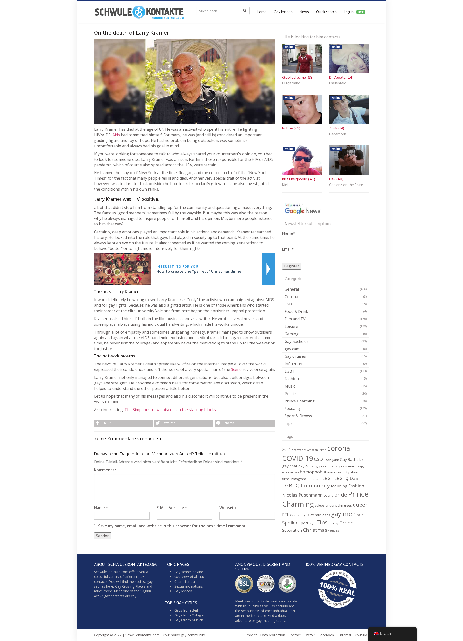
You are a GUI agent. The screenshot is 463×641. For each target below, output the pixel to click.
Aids (116, 134)
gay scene (346, 466)
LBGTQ (341, 478)
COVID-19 (297, 458)
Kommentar (105, 470)
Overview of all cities (190, 576)
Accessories (299, 450)
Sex (360, 514)
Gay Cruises (295, 356)
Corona (291, 296)
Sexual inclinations (188, 586)
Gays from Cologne (189, 615)
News (304, 12)
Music (290, 386)
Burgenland (291, 83)
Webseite (228, 507)
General (292, 289)
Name (99, 507)
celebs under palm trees (333, 505)
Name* (288, 233)
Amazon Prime (316, 450)
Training (333, 523)
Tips (289, 423)
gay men (343, 513)
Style (312, 523)
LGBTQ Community (306, 485)
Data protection (272, 635)
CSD (288, 304)
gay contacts (328, 466)
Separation (292, 530)
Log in (354, 12)
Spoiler (290, 522)
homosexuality (338, 472)
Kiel (285, 185)
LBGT (327, 478)
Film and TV (295, 319)
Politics (291, 393)
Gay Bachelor (296, 341)
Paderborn (337, 134)
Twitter (309, 635)
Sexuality (293, 408)
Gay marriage (298, 515)
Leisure (291, 326)
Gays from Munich (188, 620)
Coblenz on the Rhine (346, 185)
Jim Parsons (314, 479)
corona (338, 448)
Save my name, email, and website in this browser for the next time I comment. (172, 526)
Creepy (359, 466)
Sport (303, 523)
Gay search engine (188, 572)
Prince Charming (300, 401)
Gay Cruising (308, 466)
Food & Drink (296, 311)
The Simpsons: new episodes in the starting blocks (170, 409)
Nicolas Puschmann (302, 495)
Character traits (186, 581)
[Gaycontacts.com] (139, 12)
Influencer (294, 363)
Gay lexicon (283, 12)
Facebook (326, 635)
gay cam (292, 348)
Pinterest (344, 635)
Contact (294, 635)
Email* (288, 249)
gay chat (289, 466)
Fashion (292, 378)
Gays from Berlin (187, 610)
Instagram (298, 479)
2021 (286, 449)
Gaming (292, 334)
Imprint (251, 635)
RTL (285, 514)
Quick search (326, 12)
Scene (236, 369)
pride (340, 494)
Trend (346, 522)
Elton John (331, 460)
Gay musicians (319, 515)
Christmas (315, 529)
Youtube (333, 530)
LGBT (290, 371)
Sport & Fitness (298, 416)
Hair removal (290, 472)
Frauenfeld (337, 83)
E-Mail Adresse (170, 507)
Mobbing (339, 486)
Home (261, 12)
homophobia (313, 472)
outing (328, 495)
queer (360, 504)
